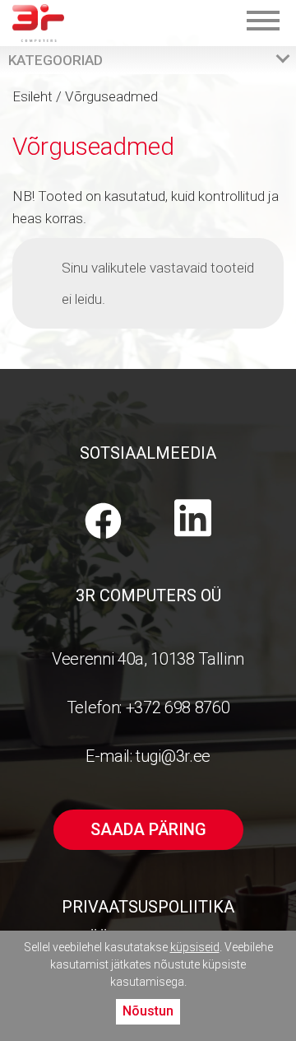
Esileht (32, 96)
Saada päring (148, 829)
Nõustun (148, 1011)
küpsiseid (195, 947)
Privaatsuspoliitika (148, 907)
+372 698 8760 (178, 707)
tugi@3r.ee (173, 756)
